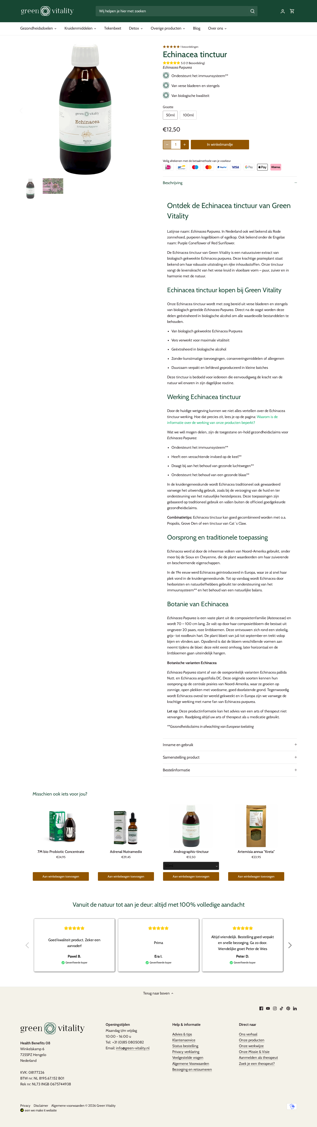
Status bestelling (185, 1046)
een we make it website (41, 1110)
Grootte (168, 107)
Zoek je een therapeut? (257, 1063)
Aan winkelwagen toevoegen (60, 876)
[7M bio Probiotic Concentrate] (61, 826)
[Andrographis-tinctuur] (191, 826)
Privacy (25, 1105)
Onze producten (251, 1040)
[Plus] (184, 144)
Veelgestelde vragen (187, 1057)
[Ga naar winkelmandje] (292, 11)
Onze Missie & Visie (254, 1052)
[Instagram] (275, 1008)
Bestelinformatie (176, 770)
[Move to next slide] (290, 945)
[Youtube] (268, 1008)
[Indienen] (252, 11)
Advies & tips (182, 1034)
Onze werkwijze (251, 1046)
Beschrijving (172, 182)
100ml (188, 115)
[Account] (282, 11)
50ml (170, 115)
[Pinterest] (288, 1008)
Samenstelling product (181, 757)
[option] (86, 110)
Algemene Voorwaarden (190, 1063)
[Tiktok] (281, 1008)
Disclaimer (41, 1105)
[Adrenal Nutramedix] (126, 826)
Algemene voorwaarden (68, 1105)
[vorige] (27, 110)
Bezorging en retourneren (192, 1069)
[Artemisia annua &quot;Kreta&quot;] (256, 826)
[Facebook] (261, 1008)
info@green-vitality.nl (132, 1048)
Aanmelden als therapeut (258, 1057)
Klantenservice (183, 1040)
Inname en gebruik (178, 744)
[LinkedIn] (295, 1008)
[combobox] (191, 866)
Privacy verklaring (185, 1052)
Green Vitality (106, 1105)
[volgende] (146, 110)
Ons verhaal (248, 1034)
